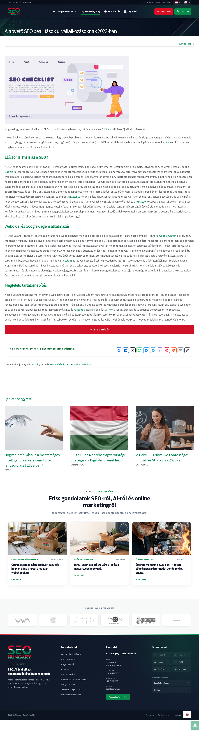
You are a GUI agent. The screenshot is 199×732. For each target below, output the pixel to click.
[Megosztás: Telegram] (153, 350)
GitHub (171, 690)
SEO (144, 2)
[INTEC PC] (115, 620)
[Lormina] (176, 620)
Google (9, 172)
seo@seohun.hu (113, 689)
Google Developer (171, 683)
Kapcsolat (177, 715)
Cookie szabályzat (164, 715)
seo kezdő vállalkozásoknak (78, 364)
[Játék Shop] (53, 620)
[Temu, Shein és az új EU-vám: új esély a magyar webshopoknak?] (99, 538)
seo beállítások (57, 364)
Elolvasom (18, 579)
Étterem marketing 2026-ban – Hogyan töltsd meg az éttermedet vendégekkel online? (159, 568)
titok (110, 309)
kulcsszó (75, 196)
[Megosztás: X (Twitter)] (133, 350)
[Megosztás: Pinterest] (167, 350)
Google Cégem (167, 235)
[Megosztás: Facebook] (119, 350)
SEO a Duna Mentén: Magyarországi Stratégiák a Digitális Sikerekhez (99, 427)
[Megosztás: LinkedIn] (126, 350)
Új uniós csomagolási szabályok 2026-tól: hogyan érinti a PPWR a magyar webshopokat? (35, 568)
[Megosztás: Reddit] (174, 350)
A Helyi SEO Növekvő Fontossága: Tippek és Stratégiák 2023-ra (165, 427)
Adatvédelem (150, 715)
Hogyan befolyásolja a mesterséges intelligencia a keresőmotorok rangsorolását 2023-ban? (33, 427)
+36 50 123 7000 (112, 673)
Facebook (79, 309)
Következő (185, 43)
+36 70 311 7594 (112, 681)
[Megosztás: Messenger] (146, 350)
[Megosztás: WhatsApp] (139, 350)
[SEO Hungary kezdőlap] (21, 11)
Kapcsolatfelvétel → (118, 697)
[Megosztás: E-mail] (180, 350)
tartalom (66, 260)
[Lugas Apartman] (84, 620)
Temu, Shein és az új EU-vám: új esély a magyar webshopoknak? (96, 567)
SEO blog (36, 364)
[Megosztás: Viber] (160, 350)
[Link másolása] (187, 350)
